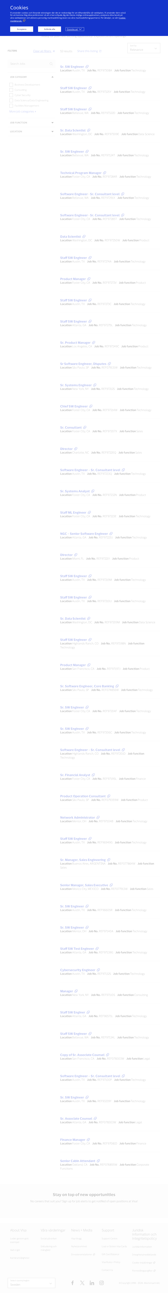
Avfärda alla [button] (49, 29)
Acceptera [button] (21, 29)
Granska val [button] (72, 29)
